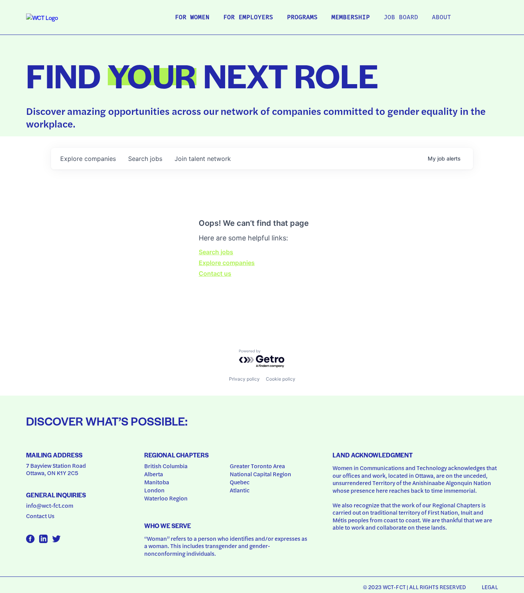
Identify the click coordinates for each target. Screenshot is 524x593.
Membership (350, 18)
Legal (490, 587)
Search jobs (216, 252)
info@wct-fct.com (49, 505)
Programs (302, 18)
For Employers (248, 18)
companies (88, 158)
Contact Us (40, 516)
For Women (192, 18)
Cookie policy (280, 379)
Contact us (215, 273)
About (441, 18)
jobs (145, 158)
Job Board (401, 18)
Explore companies (227, 263)
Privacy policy (244, 379)
